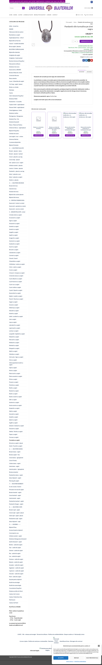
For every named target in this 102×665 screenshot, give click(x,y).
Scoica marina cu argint (15, 405)
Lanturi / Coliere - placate (16, 168)
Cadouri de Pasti (13, 602)
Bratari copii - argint (14, 510)
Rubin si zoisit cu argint (15, 396)
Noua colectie (13, 78)
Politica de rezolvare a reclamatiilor (37, 641)
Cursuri (49, 14)
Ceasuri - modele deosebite (16, 43)
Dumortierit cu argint (15, 293)
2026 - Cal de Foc (13, 26)
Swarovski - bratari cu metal (16, 203)
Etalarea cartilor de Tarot (16, 591)
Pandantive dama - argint (16, 475)
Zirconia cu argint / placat (16, 443)
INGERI (11, 29)
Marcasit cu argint (14, 339)
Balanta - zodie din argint (16, 562)
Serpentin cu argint (14, 408)
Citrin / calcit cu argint (15, 267)
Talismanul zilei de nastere (16, 32)
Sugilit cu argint (13, 422)
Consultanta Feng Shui (15, 588)
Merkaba (11, 90)
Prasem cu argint (13, 382)
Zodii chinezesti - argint (15, 541)
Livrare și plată (28, 14)
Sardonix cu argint (14, 402)
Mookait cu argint (14, 345)
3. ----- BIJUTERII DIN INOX (16, 183)
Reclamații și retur (79, 634)
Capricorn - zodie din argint (16, 571)
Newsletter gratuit (40, 14)
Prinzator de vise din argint (16, 489)
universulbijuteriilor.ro (19, 3)
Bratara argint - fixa (14, 454)
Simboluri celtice (13, 113)
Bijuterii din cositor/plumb (16, 194)
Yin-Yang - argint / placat (15, 84)
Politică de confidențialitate (80, 661)
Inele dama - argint (14, 466)
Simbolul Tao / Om (14, 119)
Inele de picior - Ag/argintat (16, 469)
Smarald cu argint (14, 414)
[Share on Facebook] (83, 60)
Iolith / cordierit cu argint (16, 316)
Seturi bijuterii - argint (15, 478)
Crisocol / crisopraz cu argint (17, 273)
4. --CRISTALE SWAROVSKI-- (17, 200)
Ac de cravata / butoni (15, 486)
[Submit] (23, 8)
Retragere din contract (76, 641)
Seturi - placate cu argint (15, 177)
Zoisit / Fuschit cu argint (15, 446)
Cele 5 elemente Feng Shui (16, 95)
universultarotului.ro (59, 3)
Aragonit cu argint (14, 238)
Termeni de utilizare (42, 634)
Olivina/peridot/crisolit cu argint (16, 363)
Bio (23, 634)
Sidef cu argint (13, 411)
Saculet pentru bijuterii (15, 579)
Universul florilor (13, 139)
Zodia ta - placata (13, 180)
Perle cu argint (13, 370)
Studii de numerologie (15, 585)
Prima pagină (69, 22)
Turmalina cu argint (14, 440)
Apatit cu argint (13, 235)
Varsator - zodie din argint (16, 573)
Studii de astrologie (14, 582)
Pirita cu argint (13, 379)
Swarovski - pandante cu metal (17, 206)
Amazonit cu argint (14, 223)
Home (10, 14)
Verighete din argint (14, 55)
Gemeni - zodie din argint (16, 550)
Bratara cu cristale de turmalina (38, 128)
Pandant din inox (13, 191)
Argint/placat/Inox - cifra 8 (16, 37)
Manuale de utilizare (14, 64)
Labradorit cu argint (14, 325)
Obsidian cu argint (14, 354)
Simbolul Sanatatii (14, 122)
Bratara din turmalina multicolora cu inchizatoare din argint (70, 128)
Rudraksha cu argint (14, 35)
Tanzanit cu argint (14, 428)
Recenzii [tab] (89, 71)
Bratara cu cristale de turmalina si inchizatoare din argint (54, 128)
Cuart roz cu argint (14, 284)
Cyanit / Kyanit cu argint (15, 290)
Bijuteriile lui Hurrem (15, 40)
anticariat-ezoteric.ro (42, 3)
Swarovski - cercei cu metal (16, 209)
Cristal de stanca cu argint (16, 275)
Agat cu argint (13, 220)
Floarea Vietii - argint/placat (16, 107)
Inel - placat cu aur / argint (16, 162)
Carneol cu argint (13, 255)
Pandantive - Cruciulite (15, 101)
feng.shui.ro (12, 3)
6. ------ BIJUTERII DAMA (16, 449)
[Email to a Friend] (89, 60)
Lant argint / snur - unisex (16, 136)
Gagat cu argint (13, 302)
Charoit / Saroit (13, 258)
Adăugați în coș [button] (38, 135)
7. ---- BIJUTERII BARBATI (16, 483)
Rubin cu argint (13, 393)
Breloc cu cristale (13, 87)
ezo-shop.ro (35, 3)
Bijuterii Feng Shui (14, 130)
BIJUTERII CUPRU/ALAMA (16, 49)
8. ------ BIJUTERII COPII (15, 507)
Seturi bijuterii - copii (14, 521)
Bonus (15, 14)
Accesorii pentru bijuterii (16, 530)
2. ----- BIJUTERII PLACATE (16, 148)
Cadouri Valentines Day (15, 597)
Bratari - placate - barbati (16, 154)
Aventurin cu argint (14, 241)
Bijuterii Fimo (12, 527)
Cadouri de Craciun (14, 594)
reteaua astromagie (30, 634)
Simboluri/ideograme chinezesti (17, 539)
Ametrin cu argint (14, 229)
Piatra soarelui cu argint (15, 376)
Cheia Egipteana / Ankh (15, 110)
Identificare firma (64, 641)
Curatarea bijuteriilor (15, 142)
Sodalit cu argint (13, 417)
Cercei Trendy (13, 460)
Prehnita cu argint (14, 385)
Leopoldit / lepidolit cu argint (17, 334)
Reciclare (50, 641)
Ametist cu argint (14, 226)
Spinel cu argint (13, 420)
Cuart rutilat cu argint (15, 287)
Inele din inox (12, 188)
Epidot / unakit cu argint (15, 296)
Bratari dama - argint (14, 451)
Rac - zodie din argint (14, 553)
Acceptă (61, 658)
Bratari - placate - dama (15, 151)
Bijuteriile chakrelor (14, 52)
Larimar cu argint (13, 331)
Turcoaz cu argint (13, 437)
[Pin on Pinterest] (91, 60)
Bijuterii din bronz (14, 197)
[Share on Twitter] (86, 60)
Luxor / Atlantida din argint (16, 81)
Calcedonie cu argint (14, 252)
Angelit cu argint (13, 232)
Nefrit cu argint (13, 351)
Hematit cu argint (14, 310)
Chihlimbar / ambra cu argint (17, 264)
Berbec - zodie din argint (15, 544)
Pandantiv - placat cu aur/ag (16, 171)
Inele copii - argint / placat (16, 515)
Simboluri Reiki (13, 98)
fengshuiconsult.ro (50, 3)
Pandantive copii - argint (15, 518)
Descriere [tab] (81, 71)
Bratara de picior (13, 472)
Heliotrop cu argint (14, 307)
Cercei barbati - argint (15, 495)
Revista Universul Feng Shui (16, 61)
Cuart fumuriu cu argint (15, 281)
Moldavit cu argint (14, 342)
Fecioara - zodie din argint (16, 559)
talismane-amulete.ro (28, 3)
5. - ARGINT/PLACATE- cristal (17, 212)
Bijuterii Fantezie (13, 145)
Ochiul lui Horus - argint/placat (17, 127)
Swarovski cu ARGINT (15, 69)
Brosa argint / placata (15, 46)
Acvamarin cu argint (14, 217)
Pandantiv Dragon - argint (16, 504)
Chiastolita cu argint (14, 261)
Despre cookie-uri (69, 634)
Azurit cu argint (13, 246)
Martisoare (12, 600)
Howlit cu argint (13, 313)
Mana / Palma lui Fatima (15, 125)
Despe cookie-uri (69, 661)
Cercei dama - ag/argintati (16, 457)
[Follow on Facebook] (92, 2)
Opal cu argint (13, 367)
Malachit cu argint (14, 336)
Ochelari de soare (14, 133)
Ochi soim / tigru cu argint (16, 357)
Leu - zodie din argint (14, 556)
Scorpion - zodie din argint (16, 565)
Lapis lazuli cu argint (14, 328)
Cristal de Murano (14, 75)
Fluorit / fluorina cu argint (16, 299)
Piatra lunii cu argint (14, 373)
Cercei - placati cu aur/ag (15, 156)
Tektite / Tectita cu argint (16, 431)
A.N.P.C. (20, 634)
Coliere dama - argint (14, 463)
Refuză (76, 658)
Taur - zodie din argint (15, 547)
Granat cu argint (13, 305)
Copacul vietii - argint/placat (16, 104)
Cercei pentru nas (14, 533)
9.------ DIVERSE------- (14, 524)
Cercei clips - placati (14, 159)
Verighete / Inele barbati (15, 58)
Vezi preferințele (92, 658)
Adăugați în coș (86, 41)
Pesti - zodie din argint (15, 576)
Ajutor (20, 14)
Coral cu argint (13, 270)
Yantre (11, 93)
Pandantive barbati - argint (16, 501)
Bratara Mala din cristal (15, 72)
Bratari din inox (13, 185)
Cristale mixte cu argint (15, 215)
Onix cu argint (13, 360)
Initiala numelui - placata (15, 165)
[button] (99, 646)
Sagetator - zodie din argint (16, 568)
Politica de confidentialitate (55, 634)
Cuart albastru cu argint (15, 278)
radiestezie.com (67, 3)
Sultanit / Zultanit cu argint (16, 425)
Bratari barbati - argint (15, 492)
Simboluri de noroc (14, 67)
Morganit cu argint (14, 348)
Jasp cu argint (13, 322)
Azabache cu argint (14, 244)
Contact (55, 14)
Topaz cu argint (13, 434)
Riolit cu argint (13, 388)
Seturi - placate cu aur (15, 174)
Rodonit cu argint (14, 391)
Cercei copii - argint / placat (16, 512)
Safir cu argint (13, 399)
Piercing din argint (14, 481)
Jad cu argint (12, 319)
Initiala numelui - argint (15, 536)
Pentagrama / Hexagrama (16, 116)
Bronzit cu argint (13, 249)
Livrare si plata (24, 641)
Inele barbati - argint (14, 498)
